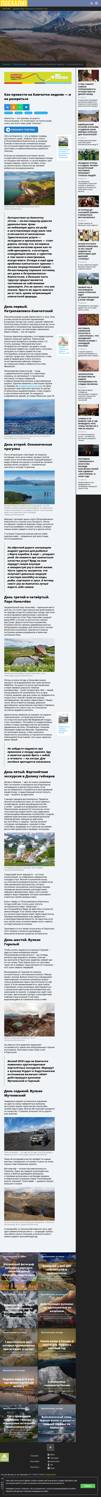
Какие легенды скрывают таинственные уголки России (18, 1355)
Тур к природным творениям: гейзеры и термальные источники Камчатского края (19, 1421)
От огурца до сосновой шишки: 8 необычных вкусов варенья (88, 214)
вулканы (19, 113)
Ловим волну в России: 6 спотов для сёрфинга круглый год (57, 1344)
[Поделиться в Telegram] (26, 107)
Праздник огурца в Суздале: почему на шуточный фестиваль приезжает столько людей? (88, 169)
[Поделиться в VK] (7, 107)
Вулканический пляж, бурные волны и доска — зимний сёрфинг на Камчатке (57, 1422)
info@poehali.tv (50, 1475)
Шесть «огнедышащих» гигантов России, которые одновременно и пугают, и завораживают (57, 1317)
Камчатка (8, 113)
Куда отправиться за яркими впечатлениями (19, 1318)
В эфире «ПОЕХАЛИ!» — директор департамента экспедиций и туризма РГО (57, 1279)
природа (28, 113)
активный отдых (41, 113)
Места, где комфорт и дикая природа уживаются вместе (57, 1392)
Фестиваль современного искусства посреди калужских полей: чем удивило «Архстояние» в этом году (88, 468)
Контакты (34, 1467)
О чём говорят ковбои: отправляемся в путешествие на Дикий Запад (86, 89)
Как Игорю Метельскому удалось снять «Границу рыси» (19, 1281)
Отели (44, 1370)
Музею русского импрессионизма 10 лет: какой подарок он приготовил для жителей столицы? (88, 251)
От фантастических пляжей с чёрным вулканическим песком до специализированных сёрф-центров (56, 1355)
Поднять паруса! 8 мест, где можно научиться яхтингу (19, 1382)
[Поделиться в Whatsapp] (20, 107)
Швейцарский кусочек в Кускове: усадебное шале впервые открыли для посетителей (88, 129)
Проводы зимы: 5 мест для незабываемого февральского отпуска (19, 1308)
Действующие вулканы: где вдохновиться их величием (57, 1307)
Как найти (34, 1461)
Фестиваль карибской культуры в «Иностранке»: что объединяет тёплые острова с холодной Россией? (88, 337)
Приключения (20, 64)
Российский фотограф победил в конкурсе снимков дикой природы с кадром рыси (18, 1269)
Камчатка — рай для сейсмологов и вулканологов (57, 1269)
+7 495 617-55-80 (37, 1475)
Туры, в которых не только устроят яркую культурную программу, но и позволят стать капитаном (19, 1393)
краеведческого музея (30, 386)
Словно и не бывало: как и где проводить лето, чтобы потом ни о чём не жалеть (88, 423)
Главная (6, 64)
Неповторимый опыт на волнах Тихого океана (56, 1433)
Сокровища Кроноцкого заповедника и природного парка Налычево (19, 1433)
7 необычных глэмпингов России (57, 1383)
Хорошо (87, 1486)
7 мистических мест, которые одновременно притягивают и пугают (19, 1345)
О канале (34, 1456)
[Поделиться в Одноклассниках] (14, 107)
